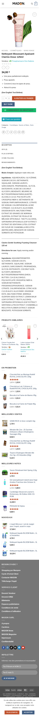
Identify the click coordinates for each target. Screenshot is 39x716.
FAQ (26, 694)
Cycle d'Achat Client (10, 574)
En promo (32, 695)
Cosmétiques (15, 50)
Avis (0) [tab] (4, 149)
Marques (6, 695)
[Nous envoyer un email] (15, 647)
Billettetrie (6, 600)
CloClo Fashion (7, 349)
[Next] (37, 343)
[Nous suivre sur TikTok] (11, 647)
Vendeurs (20, 697)
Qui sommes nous (9, 694)
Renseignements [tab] (8, 162)
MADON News (7, 631)
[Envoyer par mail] (15, 132)
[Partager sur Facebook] (7, 132)
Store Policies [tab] (8, 158)
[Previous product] (7, 67)
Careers (32, 694)
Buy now (8, 104)
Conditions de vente (10, 608)
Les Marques (16, 695)
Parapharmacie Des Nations (23, 61)
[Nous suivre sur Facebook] (3, 647)
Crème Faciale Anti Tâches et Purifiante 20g (10, 343)
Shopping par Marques (11, 570)
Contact (20, 694)
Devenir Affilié (7, 597)
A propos (5, 623)
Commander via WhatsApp (20, 110)
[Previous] (1, 343)
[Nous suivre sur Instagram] (7, 647)
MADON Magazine (9, 634)
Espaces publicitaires (10, 604)
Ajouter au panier (23, 98)
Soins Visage (29, 50)
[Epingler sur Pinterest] (19, 132)
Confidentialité (8, 641)
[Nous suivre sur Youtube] (23, 647)
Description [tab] (7, 145)
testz (25, 695)
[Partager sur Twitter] (11, 132)
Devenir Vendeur (8, 593)
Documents (10, 697)
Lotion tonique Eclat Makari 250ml (27, 343)
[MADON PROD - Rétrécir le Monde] (18, 4)
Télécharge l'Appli (9, 581)
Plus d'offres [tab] (7, 154)
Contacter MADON (9, 577)
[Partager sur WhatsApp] (3, 132)
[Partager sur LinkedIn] (23, 132)
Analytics (29, 697)
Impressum (6, 638)
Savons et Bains (24, 125)
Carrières (5, 627)
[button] (3, 3)
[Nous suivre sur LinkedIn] (19, 647)
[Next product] (3, 67)
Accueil (5, 50)
